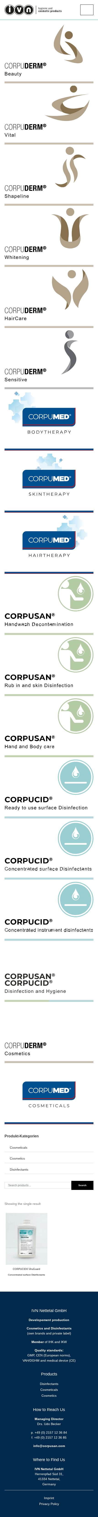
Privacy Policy (49, 1504)
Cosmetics (17, 1158)
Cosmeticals (18, 1147)
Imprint (49, 1498)
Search (82, 1185)
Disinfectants (19, 1169)
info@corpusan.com (49, 1446)
